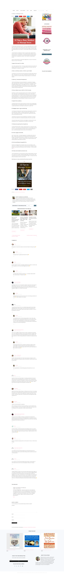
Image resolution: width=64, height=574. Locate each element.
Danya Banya (16, 388)
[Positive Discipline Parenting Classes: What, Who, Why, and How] (24, 213)
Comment (13, 505)
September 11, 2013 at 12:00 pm (17, 305)
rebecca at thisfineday (17, 282)
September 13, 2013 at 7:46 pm (17, 402)
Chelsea (16, 293)
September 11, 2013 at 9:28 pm (18, 294)
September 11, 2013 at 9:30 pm (18, 316)
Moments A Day (32, 4)
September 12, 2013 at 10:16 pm (17, 389)
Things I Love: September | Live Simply (18, 487)
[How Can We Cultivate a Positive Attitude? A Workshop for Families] (16, 213)
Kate (14, 375)
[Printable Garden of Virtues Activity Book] (33, 213)
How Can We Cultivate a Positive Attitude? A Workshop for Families (15, 219)
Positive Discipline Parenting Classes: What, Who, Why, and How (24, 219)
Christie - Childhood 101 (17, 355)
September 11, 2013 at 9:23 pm (17, 356)
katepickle (15, 401)
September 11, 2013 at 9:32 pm (18, 366)
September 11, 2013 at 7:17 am (17, 283)
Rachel (15, 468)
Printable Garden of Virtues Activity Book (33, 218)
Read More (13, 231)
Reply (12, 248)
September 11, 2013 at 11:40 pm (17, 376)
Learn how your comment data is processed (29, 527)
